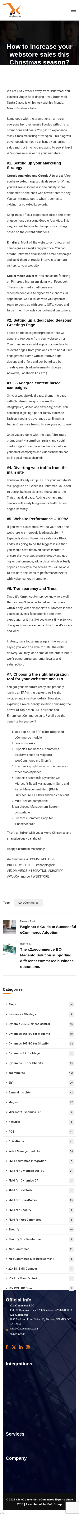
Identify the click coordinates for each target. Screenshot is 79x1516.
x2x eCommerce (28, 902)
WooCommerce (40, 1249)
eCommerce (40, 1073)
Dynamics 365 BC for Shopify (40, 1043)
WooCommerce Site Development (40, 1259)
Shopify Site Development (40, 1239)
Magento (40, 1102)
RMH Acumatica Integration (40, 1161)
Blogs (40, 1004)
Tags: (6, 902)
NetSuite (40, 1122)
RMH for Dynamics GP (40, 1180)
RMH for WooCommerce (40, 1219)
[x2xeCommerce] (12, 10)
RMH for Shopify (40, 1210)
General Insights (40, 1092)
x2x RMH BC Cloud (40, 1288)
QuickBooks (40, 1141)
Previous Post (27, 921)
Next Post (25, 943)
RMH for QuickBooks (40, 1200)
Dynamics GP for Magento (40, 1053)
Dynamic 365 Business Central (40, 1024)
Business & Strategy (40, 1014)
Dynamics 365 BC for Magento (40, 1033)
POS (40, 1131)
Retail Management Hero (40, 1151)
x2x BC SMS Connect (40, 1268)
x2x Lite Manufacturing (40, 1278)
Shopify (40, 1229)
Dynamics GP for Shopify (40, 1063)
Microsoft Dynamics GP (40, 1112)
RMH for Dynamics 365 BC (40, 1171)
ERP (40, 1082)
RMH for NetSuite (40, 1190)
